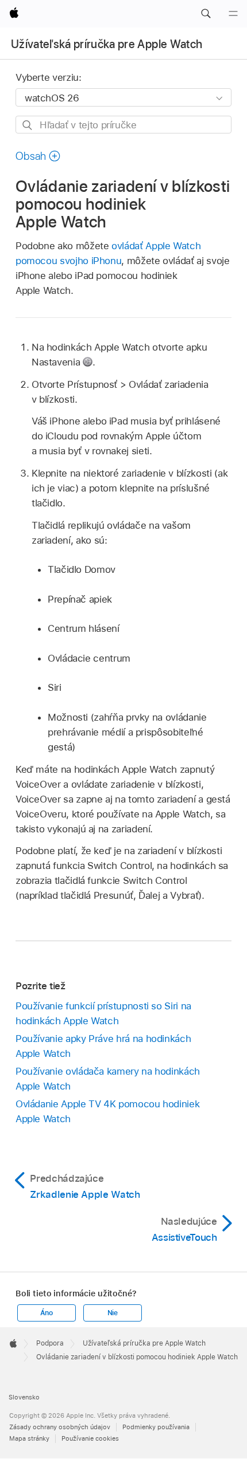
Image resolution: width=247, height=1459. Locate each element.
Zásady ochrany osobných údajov (59, 1427)
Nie (112, 1313)
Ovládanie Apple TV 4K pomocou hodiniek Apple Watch (107, 1111)
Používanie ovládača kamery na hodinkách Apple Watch (108, 1078)
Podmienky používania (156, 1427)
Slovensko (24, 1397)
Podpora (50, 1343)
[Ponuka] (233, 13)
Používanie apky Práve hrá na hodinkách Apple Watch (103, 1046)
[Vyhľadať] (28, 125)
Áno (46, 1313)
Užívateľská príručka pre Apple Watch (106, 44)
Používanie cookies (90, 1438)
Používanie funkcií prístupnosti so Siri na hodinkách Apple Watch (103, 1013)
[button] (205, 13)
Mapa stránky (29, 1438)
